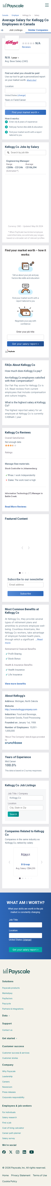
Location (12, 803)
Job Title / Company (18, 793)
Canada (5, 15)
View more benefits (15, 683)
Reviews (26, 47)
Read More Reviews (15, 506)
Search (13, 814)
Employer (15, 15)
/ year (14, 57)
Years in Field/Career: (15, 100)
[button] (2, 30)
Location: (9, 86)
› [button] (29, 547)
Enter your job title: (25, 331)
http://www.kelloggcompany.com (21, 709)
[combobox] (25, 90)
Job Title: (13, 919)
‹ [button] (22, 547)
